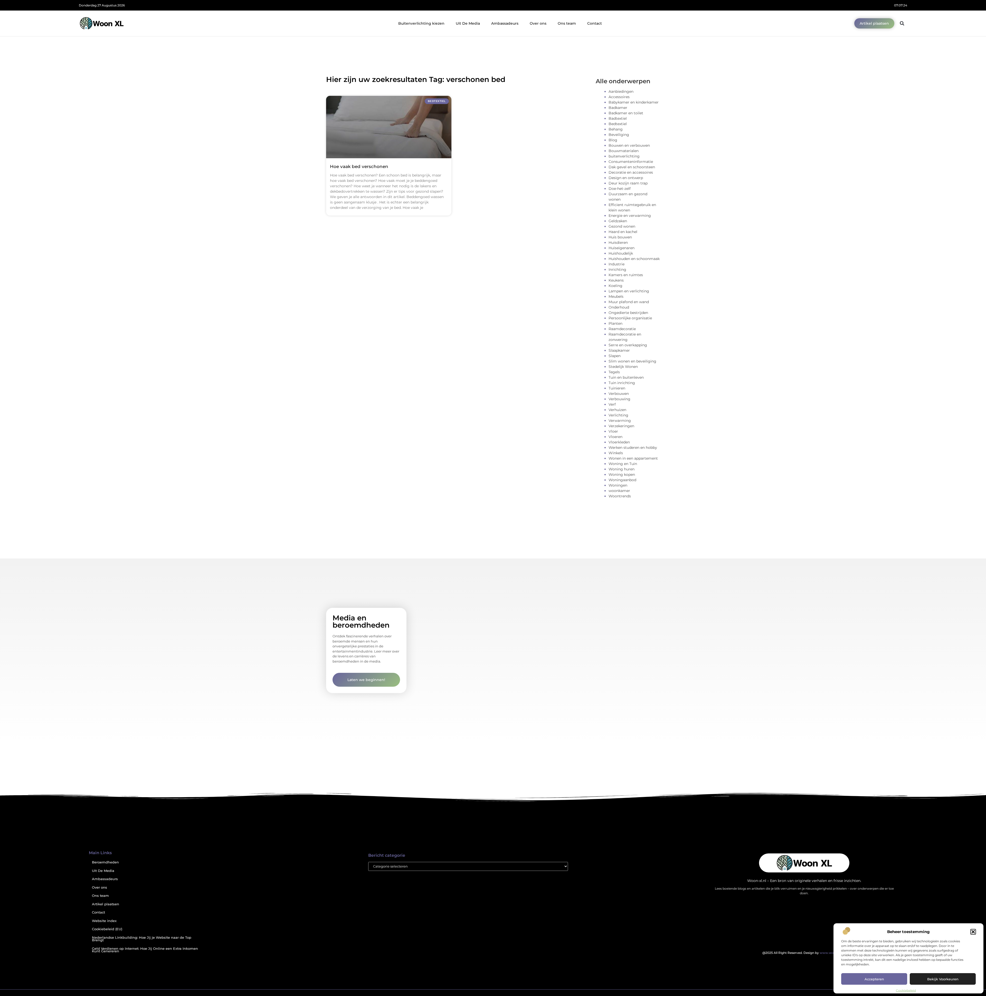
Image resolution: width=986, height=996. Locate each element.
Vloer (613, 431)
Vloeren (615, 436)
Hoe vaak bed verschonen (359, 166)
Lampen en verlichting (629, 291)
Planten (615, 323)
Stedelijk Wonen (623, 366)
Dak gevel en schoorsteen (632, 167)
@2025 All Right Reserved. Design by (804, 953)
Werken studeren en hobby (633, 447)
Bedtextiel (618, 124)
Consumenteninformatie (631, 161)
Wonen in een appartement (633, 458)
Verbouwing (619, 399)
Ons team (567, 23)
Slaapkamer (619, 350)
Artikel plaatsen (105, 904)
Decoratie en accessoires (631, 172)
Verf (612, 404)
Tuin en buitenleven (626, 377)
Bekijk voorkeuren (943, 979)
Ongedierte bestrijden (628, 312)
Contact (594, 23)
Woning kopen (622, 474)
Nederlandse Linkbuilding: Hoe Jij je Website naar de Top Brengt (141, 939)
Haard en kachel (623, 231)
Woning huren (621, 469)
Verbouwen (619, 393)
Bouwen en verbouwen (629, 145)
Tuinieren (617, 388)
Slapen (615, 355)
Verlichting (618, 415)
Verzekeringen (621, 426)
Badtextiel (618, 118)
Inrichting (617, 269)
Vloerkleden (619, 442)
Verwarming (620, 420)
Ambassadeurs (504, 23)
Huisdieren (618, 242)
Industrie (616, 264)
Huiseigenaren (621, 248)
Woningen (618, 485)
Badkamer (618, 107)
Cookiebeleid (906, 990)
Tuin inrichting (622, 382)
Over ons (538, 23)
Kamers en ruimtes (626, 275)
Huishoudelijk (621, 253)
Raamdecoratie (622, 329)
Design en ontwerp (626, 177)
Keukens (616, 280)
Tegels (614, 372)
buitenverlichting (624, 156)
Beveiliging (619, 134)
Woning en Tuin (623, 463)
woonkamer (619, 490)
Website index (104, 921)
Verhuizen (617, 409)
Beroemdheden (105, 862)
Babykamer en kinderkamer (634, 102)
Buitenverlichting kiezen (421, 23)
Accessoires (619, 97)
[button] (973, 931)
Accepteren (874, 979)
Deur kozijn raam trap (628, 183)
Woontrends (620, 496)
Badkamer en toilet (626, 113)
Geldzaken (618, 221)
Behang (616, 129)
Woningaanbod (622, 480)
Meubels (616, 296)
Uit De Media (468, 23)
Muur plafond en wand (629, 302)
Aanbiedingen (621, 91)
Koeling (615, 285)
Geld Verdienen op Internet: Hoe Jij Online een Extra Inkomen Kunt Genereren (145, 950)
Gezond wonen (622, 226)
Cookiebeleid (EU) (107, 929)
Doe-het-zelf (620, 188)
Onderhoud (619, 307)
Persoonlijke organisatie (630, 318)
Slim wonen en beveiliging (632, 361)
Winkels (616, 453)
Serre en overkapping (628, 345)
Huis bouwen (620, 237)
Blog (613, 140)
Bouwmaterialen (624, 150)
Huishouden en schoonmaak (634, 258)
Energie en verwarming (630, 215)
